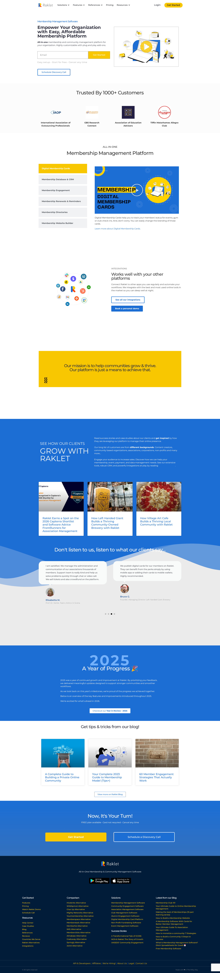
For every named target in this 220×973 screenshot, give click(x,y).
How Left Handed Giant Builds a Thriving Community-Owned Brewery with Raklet (107, 523)
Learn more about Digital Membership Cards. (117, 228)
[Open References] (102, 5)
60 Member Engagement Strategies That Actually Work (156, 777)
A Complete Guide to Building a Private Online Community (62, 777)
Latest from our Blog (166, 897)
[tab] (63, 168)
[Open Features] (84, 5)
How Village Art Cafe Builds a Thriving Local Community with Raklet (156, 521)
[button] (146, 47)
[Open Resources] (129, 5)
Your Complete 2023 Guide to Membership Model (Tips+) (107, 777)
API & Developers (82, 963)
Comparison (73, 897)
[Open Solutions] (69, 5)
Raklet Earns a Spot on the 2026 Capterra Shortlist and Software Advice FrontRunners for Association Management (61, 525)
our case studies (167, 465)
